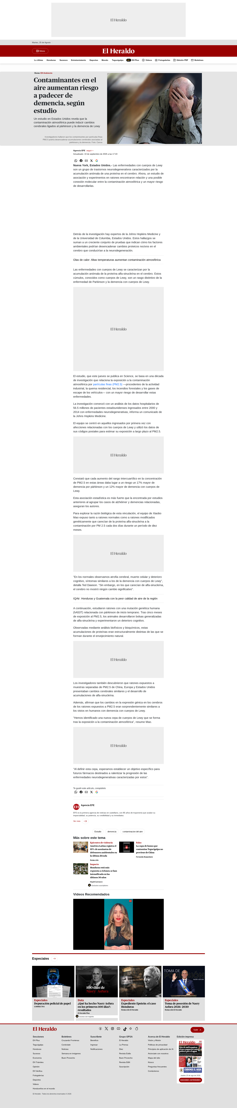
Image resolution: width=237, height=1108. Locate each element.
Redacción (94, 860)
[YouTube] (118, 1028)
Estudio (97, 831)
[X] (106, 1028)
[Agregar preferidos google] (97, 161)
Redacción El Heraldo (129, 1010)
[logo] (46, 1029)
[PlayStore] (130, 1028)
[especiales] (54, 958)
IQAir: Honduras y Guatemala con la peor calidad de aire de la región (115, 598)
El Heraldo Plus (84, 1013)
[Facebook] (100, 1028)
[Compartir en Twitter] (91, 161)
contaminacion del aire (133, 831)
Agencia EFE (83, 150)
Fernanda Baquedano (144, 857)
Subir (195, 1030)
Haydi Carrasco (96, 882)
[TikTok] (124, 1028)
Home (37, 73)
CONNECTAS (39, 1007)
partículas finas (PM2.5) (107, 384)
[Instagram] (112, 1028)
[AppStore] (136, 1028)
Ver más (76, 821)
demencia (112, 831)
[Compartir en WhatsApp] (76, 161)
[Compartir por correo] (86, 161)
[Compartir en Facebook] (81, 161)
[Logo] (118, 50)
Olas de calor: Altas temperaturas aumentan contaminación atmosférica (117, 259)
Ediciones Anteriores (190, 1080)
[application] (118, 924)
